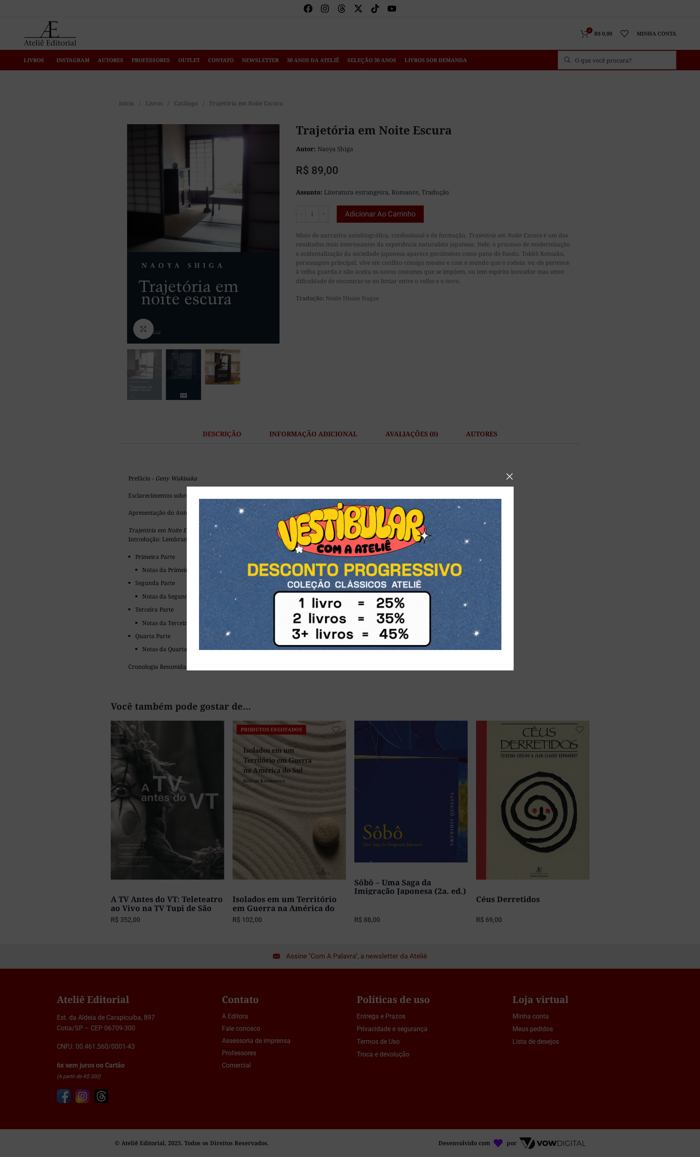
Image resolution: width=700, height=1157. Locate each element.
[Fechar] (509, 476)
